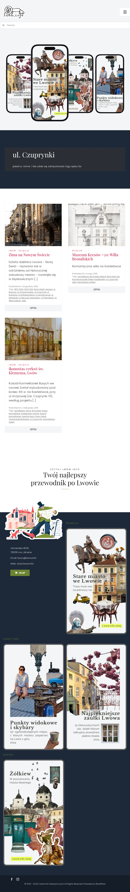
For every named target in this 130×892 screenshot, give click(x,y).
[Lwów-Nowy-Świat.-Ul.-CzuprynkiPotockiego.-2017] (33, 205)
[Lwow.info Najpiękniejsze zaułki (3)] (96, 646)
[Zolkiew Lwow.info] (33, 762)
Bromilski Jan (113, 276)
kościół (36, 413)
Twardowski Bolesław (19, 419)
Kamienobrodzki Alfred (83, 279)
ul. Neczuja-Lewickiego (29, 297)
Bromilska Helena (98, 276)
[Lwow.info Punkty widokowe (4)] (33, 646)
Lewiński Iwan (28, 416)
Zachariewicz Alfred (86, 282)
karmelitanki (14, 413)
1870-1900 (18, 289)
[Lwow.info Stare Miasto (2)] (96, 530)
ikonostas (36, 410)
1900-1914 (28, 289)
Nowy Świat (39, 289)
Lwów (12, 251)
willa (24, 300)
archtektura (19, 410)
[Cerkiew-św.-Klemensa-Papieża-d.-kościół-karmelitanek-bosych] (33, 319)
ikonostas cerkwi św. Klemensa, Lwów (26, 370)
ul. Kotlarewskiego (26, 295)
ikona (28, 410)
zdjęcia (24, 251)
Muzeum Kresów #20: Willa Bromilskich (95, 256)
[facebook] (11, 879)
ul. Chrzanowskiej (25, 292)
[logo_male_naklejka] (14, 4)
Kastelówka (99, 279)
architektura (83, 276)
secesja (49, 289)
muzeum (77, 251)
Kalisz (44, 410)
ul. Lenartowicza (43, 295)
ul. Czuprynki (40, 292)
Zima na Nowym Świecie (29, 254)
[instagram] (17, 879)
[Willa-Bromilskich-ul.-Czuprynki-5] (96, 205)
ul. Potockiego (47, 297)
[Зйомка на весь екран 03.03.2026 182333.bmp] (65, 43)
